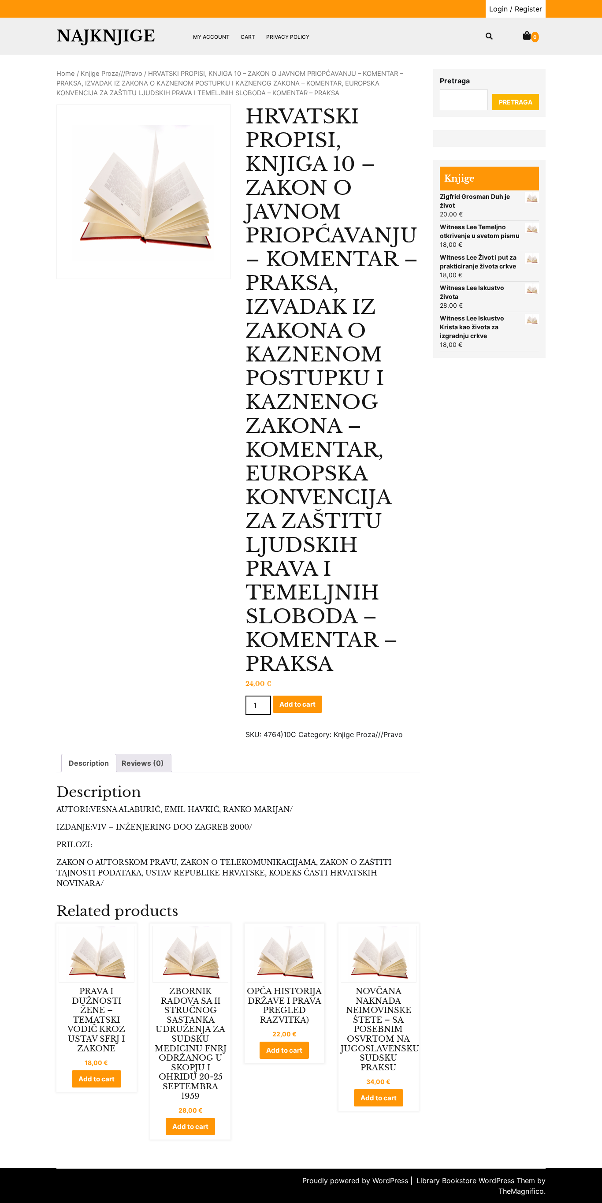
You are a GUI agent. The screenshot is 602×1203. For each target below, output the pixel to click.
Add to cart (297, 704)
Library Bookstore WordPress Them (476, 1180)
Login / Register (515, 8)
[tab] (88, 763)
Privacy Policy (287, 37)
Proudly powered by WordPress (356, 1180)
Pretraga (455, 80)
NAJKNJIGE (105, 35)
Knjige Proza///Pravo (111, 74)
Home (65, 74)
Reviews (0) (143, 763)
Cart (248, 37)
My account (211, 37)
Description (89, 763)
